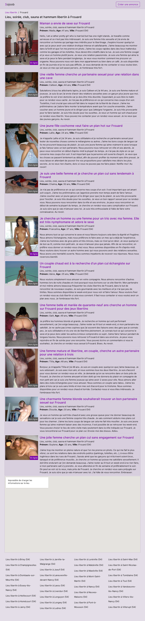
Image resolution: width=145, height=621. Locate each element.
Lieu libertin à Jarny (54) (18, 607)
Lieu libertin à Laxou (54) (52, 585)
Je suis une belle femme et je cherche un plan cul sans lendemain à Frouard (87, 175)
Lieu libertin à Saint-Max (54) (122, 559)
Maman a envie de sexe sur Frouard (65, 23)
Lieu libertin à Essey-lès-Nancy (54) (18, 587)
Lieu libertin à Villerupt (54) (122, 607)
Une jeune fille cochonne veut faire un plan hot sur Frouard (81, 125)
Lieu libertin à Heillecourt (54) (21, 595)
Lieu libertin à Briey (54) (18, 559)
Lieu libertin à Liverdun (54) (54, 591)
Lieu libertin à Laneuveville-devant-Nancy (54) (54, 577)
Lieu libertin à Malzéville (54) (88, 565)
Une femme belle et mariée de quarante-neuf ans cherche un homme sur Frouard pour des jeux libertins (88, 306)
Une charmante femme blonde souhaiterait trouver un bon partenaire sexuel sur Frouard (88, 400)
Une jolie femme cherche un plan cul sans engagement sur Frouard (87, 437)
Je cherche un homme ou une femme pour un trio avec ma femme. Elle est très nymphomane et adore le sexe (89, 220)
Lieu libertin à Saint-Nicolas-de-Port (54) (122, 567)
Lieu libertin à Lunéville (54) (88, 559)
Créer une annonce (128, 4)
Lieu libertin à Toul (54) (120, 581)
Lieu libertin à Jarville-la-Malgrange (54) (52, 561)
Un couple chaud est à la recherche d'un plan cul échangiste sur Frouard (85, 265)
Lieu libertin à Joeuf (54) (52, 569)
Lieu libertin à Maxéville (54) (88, 570)
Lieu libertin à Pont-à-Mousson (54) (85, 604)
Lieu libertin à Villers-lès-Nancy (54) (121, 599)
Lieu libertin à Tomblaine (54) (123, 575)
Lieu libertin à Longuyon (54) (54, 596)
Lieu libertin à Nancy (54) (86, 586)
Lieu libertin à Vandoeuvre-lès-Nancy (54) (122, 589)
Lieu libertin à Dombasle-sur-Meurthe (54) (20, 577)
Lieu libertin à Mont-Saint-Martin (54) (87, 578)
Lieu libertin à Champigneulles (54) (21, 567)
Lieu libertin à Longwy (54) (53, 602)
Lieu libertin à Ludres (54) (53, 608)
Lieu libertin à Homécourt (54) (21, 601)
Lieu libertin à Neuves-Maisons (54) (85, 594)
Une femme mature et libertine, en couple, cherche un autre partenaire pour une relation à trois (89, 352)
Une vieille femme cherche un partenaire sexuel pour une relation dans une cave (89, 76)
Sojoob (9, 4)
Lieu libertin (11, 12)
